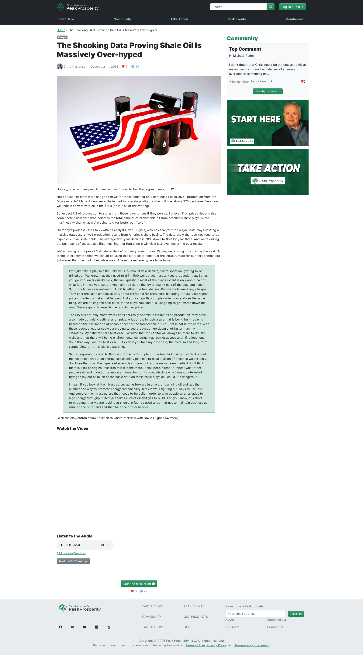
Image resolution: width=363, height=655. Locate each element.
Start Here (66, 19)
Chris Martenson (75, 66)
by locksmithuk (261, 81)
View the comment (266, 91)
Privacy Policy (216, 645)
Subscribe (296, 613)
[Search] (271, 6)
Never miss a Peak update (244, 606)
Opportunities (277, 619)
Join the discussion (137, 584)
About (229, 619)
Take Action (179, 19)
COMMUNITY (151, 617)
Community (122, 19)
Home (61, 30)
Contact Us (275, 627)
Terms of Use (195, 645)
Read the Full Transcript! (73, 561)
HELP (188, 627)
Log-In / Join (291, 7)
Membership (294, 19)
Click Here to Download (71, 553)
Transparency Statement (251, 645)
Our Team (232, 627)
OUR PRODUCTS (196, 617)
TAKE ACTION (152, 606)
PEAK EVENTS (194, 606)
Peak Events (237, 19)
